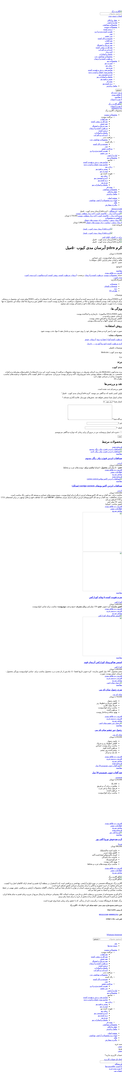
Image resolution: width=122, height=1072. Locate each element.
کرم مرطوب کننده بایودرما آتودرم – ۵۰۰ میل (104, 344)
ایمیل (119, 428)
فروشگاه (113, 211)
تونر (110, 34)
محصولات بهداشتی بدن (103, 56)
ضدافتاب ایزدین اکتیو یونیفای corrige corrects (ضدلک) (97, 486)
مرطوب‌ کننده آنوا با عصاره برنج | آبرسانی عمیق (103, 339)
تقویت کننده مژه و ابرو (103, 32)
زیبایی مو (108, 167)
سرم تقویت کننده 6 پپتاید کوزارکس (105, 597)
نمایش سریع (117, 474)
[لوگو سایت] (117, 11)
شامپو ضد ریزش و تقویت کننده (100, 70)
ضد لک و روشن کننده (104, 47)
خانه (120, 211)
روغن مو (109, 66)
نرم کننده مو (107, 84)
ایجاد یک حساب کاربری (113, 1059)
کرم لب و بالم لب (105, 50)
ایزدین (119, 463)
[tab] (58, 284)
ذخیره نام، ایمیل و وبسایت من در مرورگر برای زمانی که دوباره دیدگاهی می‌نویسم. (87, 432)
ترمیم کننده (107, 29)
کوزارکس (118, 602)
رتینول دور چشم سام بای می (108, 730)
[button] (114, 611)
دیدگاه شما (117, 419)
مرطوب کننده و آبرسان (103, 59)
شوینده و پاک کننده (105, 38)
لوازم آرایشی (112, 23)
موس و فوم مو (106, 79)
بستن (120, 1046)
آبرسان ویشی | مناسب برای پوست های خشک (104, 222)
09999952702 (117, 108)
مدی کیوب (118, 278)
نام (120, 423)
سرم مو (109, 68)
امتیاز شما (117, 402)
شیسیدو (119, 777)
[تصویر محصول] (106, 451)
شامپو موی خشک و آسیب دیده (100, 72)
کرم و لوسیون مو (105, 75)
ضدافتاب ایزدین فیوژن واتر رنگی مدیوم (103, 458)
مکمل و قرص (111, 86)
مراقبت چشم (107, 149)
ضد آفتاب (108, 41)
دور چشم (108, 36)
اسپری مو (108, 63)
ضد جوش (108, 43)
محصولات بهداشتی (110, 25)
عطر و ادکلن (112, 20)
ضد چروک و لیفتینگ (104, 45)
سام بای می (117, 694)
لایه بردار (109, 52)
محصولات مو (112, 61)
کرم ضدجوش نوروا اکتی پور (109, 839)
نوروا (120, 844)
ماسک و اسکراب (105, 54)
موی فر (109, 81)
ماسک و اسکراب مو (104, 77)
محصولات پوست (110, 27)
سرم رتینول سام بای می (110, 689)
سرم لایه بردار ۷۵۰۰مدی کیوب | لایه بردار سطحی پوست (99, 216)
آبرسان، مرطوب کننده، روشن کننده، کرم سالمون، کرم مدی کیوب (51, 275)
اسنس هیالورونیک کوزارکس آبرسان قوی (103, 662)
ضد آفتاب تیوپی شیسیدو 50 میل (107, 772)
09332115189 (117, 209)
